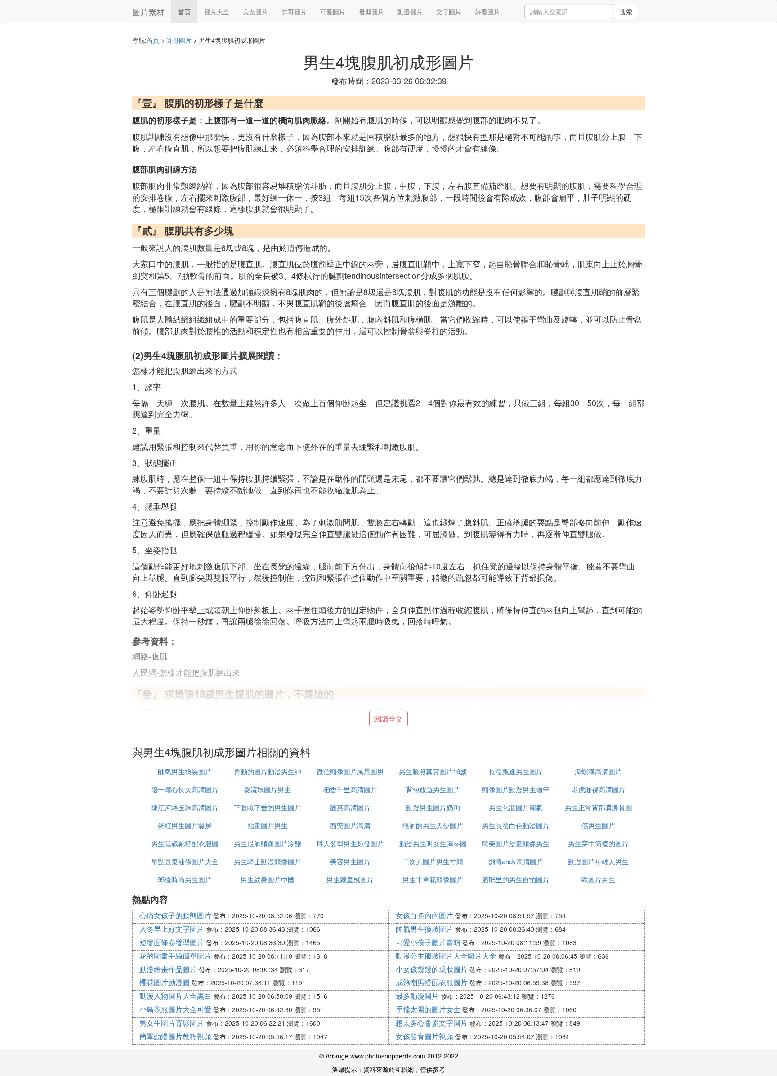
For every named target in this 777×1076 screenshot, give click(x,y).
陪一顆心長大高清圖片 (185, 789)
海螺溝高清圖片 (598, 771)
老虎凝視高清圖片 (598, 789)
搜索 (626, 11)
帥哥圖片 (294, 11)
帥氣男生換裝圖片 (185, 771)
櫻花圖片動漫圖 (164, 982)
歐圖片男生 (598, 879)
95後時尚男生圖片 (184, 879)
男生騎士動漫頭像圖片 (267, 861)
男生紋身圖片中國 (268, 879)
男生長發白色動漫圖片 (515, 825)
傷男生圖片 (598, 825)
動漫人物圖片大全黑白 (175, 996)
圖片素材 (148, 12)
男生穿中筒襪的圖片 (598, 843)
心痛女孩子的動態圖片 (175, 915)
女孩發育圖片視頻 (424, 1036)
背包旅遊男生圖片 (433, 789)
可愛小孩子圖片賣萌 (428, 942)
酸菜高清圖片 (350, 807)
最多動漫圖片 (417, 996)
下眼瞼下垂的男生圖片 (267, 807)
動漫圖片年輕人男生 (598, 861)
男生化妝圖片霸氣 (516, 807)
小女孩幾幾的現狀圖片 (432, 969)
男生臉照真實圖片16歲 (433, 771)
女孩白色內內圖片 (424, 915)
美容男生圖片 (350, 861)
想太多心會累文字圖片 (432, 1023)
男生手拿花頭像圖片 (432, 879)
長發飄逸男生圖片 (516, 771)
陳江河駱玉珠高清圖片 (185, 807)
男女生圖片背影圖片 (171, 1023)
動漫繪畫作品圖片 (168, 969)
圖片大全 (216, 11)
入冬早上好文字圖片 (171, 929)
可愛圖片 (332, 11)
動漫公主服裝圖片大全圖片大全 (446, 955)
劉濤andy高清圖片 (515, 861)
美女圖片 (255, 11)
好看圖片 (487, 11)
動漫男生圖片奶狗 (433, 807)
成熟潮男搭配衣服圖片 (432, 982)
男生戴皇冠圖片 (350, 879)
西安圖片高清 (350, 825)
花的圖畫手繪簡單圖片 (175, 955)
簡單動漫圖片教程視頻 (175, 1036)
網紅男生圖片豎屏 (185, 825)
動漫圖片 (410, 11)
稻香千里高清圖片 (350, 789)
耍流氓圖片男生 (267, 789)
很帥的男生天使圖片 (432, 825)
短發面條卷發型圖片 (171, 942)
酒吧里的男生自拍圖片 (515, 879)
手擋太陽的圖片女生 (428, 1009)
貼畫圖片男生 (267, 825)
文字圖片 (448, 11)
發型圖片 (371, 11)
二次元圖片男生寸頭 (432, 861)
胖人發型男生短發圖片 (350, 843)
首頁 (184, 11)
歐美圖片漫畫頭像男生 (515, 843)
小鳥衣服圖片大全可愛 (175, 1009)
